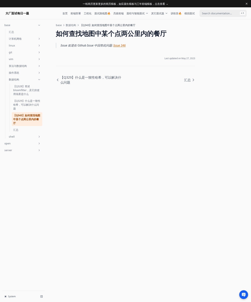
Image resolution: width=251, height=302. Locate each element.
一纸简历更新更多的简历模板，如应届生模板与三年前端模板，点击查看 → (125, 4)
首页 (65, 13)
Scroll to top (213, 25)
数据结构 (14, 79)
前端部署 (76, 13)
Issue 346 (119, 45)
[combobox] (223, 13)
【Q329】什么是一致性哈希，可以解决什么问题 (26, 104)
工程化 (88, 13)
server (8, 150)
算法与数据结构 (18, 66)
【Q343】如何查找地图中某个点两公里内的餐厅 (26, 119)
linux (12, 45)
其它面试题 (157, 13)
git (10, 52)
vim (11, 59)
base (7, 25)
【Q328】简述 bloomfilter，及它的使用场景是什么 (26, 90)
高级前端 (118, 13)
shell (12, 136)
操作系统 (14, 72)
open (7, 143)
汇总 (11, 32)
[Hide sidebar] (41, 296)
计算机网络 (15, 38)
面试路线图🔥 (102, 13)
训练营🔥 (176, 13)
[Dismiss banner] (247, 4)
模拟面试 (189, 13)
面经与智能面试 (136, 13)
